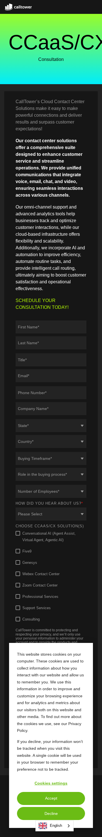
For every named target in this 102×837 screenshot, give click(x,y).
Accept (51, 798)
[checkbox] (51, 576)
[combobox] (54, 825)
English (56, 825)
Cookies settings (51, 783)
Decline (51, 813)
